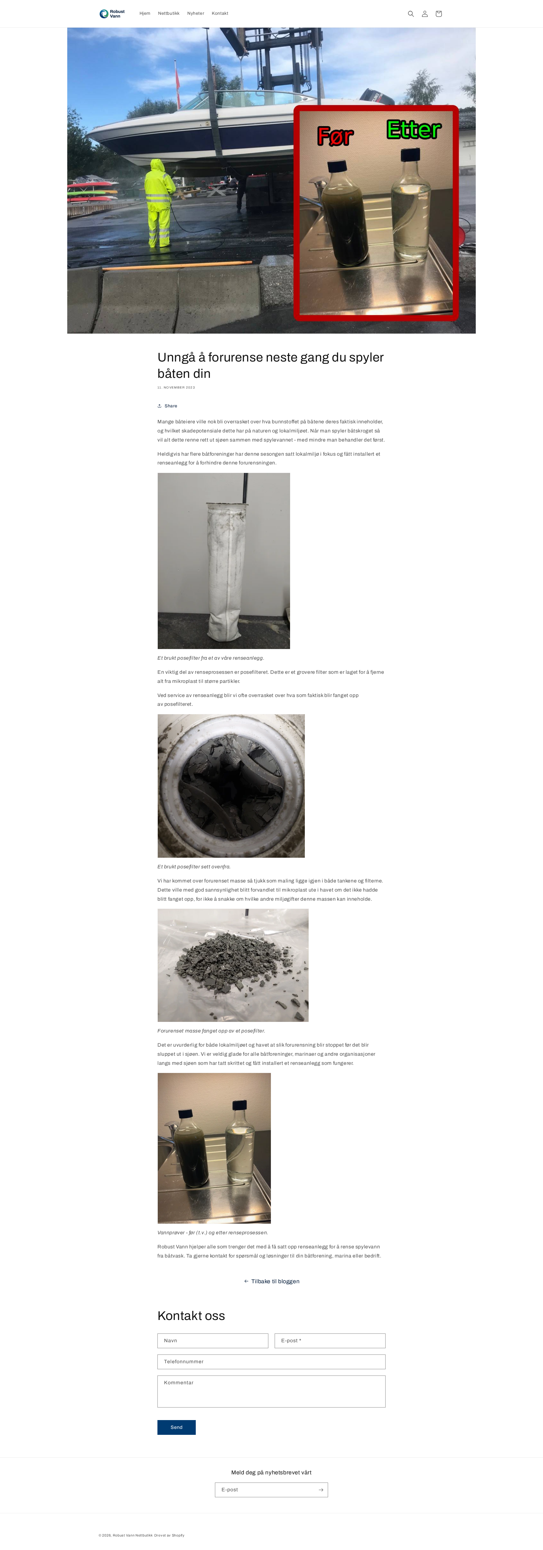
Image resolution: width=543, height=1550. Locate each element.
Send (177, 1427)
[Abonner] (321, 1490)
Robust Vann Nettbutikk (133, 1535)
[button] (411, 14)
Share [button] (171, 405)
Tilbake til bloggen (275, 1281)
